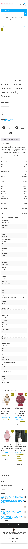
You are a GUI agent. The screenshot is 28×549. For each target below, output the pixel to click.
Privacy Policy (13, 17)
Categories (6, 10)
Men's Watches (18, 417)
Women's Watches (9, 119)
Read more (5, 423)
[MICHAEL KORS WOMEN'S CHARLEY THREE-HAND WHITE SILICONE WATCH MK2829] (3, 25)
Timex (5, 120)
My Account (13, 19)
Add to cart (13, 107)
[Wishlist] (20, 4)
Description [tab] (4, 139)
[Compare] (18, 4)
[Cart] (24, 4)
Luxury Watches (5, 415)
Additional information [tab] (14, 139)
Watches (8, 120)
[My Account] (22, 4)
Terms (20, 17)
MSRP (2, 102)
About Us (6, 17)
